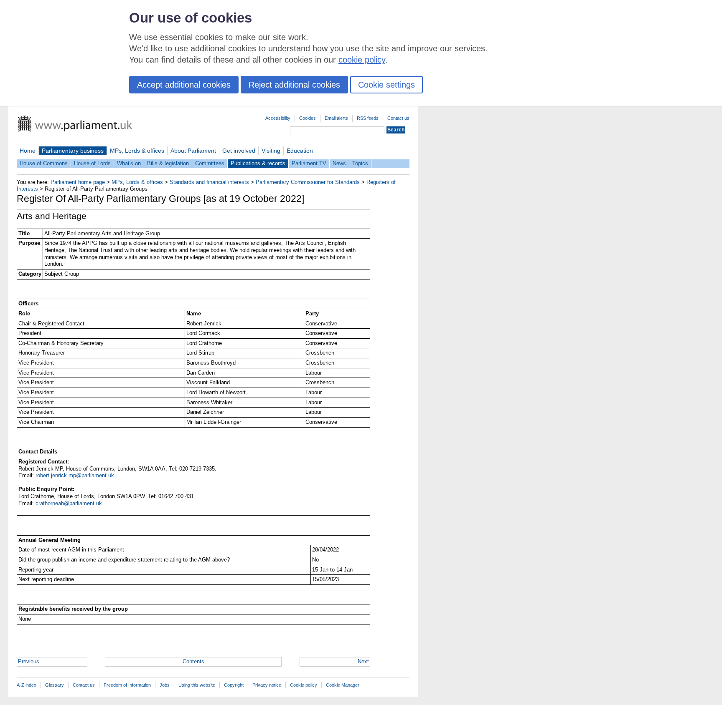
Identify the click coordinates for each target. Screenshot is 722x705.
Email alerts (336, 118)
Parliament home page (78, 182)
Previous (28, 661)
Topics (360, 163)
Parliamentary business (73, 150)
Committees (209, 163)
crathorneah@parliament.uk (69, 503)
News (339, 163)
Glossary (54, 684)
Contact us (398, 118)
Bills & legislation (168, 163)
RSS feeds (368, 118)
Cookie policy (303, 684)
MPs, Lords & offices (137, 150)
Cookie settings (386, 84)
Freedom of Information (127, 684)
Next (363, 661)
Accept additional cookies (184, 84)
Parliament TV (309, 163)
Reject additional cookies (294, 84)
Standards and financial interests (209, 182)
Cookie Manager (342, 684)
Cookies (307, 118)
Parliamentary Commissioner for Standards (308, 182)
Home (28, 150)
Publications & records (258, 163)
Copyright (234, 684)
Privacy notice (266, 684)
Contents (193, 661)
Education (300, 150)
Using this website (196, 684)
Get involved (238, 150)
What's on (129, 163)
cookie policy (361, 59)
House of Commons (44, 163)
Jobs (165, 684)
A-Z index (26, 684)
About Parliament (193, 150)
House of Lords (92, 163)
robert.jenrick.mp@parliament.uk (75, 475)
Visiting (271, 150)
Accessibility (277, 118)
